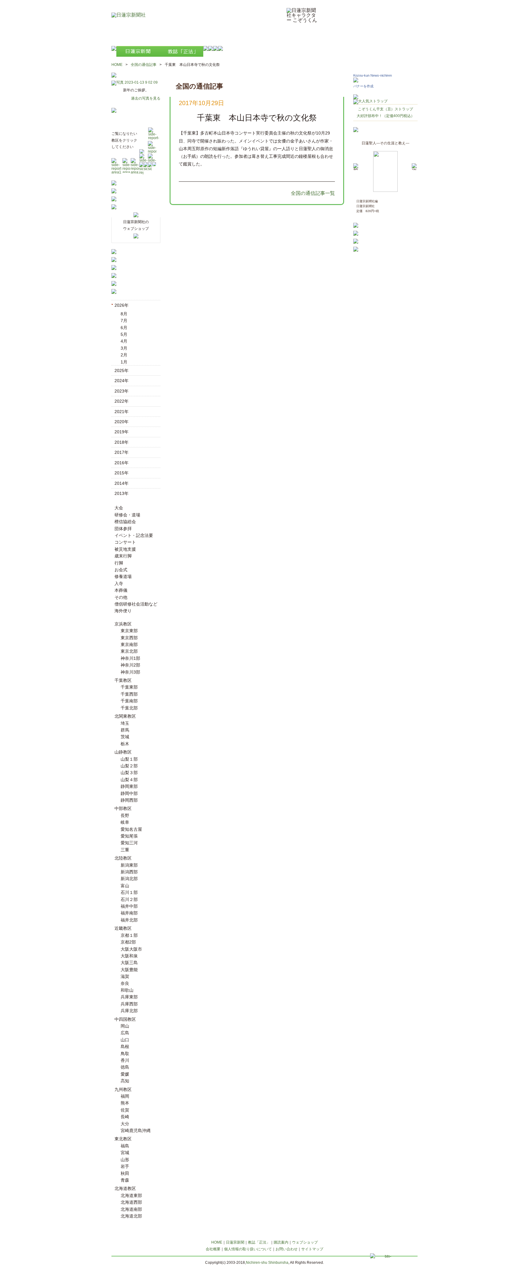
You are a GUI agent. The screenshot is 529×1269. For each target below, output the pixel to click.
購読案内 (281, 1242)
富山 (125, 885)
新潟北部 (129, 878)
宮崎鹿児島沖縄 (136, 1130)
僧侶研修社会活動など (135, 604)
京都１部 (129, 935)
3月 (124, 348)
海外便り (123, 610)
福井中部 (129, 906)
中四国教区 (125, 1019)
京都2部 (128, 942)
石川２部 (129, 899)
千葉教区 (123, 680)
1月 (124, 361)
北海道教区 (125, 1188)
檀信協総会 (125, 521)
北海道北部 (131, 1216)
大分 (125, 1123)
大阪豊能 (129, 969)
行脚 (118, 562)
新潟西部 (129, 871)
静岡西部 (129, 800)
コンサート (125, 542)
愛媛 (125, 1074)
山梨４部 (129, 779)
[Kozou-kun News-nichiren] (355, 80)
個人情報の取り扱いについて (248, 1249)
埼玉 (125, 723)
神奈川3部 (130, 672)
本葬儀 (120, 590)
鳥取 (125, 1053)
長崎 (125, 1116)
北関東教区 (125, 716)
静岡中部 (129, 793)
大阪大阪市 (131, 949)
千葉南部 (129, 700)
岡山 (125, 1026)
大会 (118, 507)
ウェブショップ (305, 1242)
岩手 (125, 1166)
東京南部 (129, 644)
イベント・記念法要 (133, 535)
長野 (125, 815)
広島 (125, 1032)
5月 (124, 334)
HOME (116, 65)
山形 (125, 1159)
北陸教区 (123, 858)
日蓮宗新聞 (235, 1242)
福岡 (125, 1096)
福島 (125, 1145)
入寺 (118, 583)
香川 (125, 1060)
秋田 (125, 1173)
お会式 (120, 569)
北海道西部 (131, 1202)
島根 (125, 1046)
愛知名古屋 (131, 829)
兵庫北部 (129, 1010)
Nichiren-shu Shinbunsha (267, 1262)
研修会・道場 (127, 514)
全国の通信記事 (143, 65)
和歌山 (127, 990)
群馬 (125, 730)
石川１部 (129, 892)
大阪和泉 (129, 955)
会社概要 (213, 1249)
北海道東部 (131, 1195)
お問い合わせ (287, 1249)
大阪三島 (129, 962)
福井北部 (129, 920)
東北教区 (123, 1138)
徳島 (125, 1067)
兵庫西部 (129, 1003)
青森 (125, 1180)
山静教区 (123, 752)
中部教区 (123, 808)
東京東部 (129, 630)
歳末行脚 (123, 555)
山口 (125, 1039)
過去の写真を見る (145, 98)
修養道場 (123, 576)
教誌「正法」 (259, 1242)
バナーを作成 (363, 86)
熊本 (125, 1102)
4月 (124, 341)
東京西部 (129, 637)
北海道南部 (131, 1209)
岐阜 (125, 822)
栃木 (125, 743)
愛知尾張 (129, 836)
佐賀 (125, 1110)
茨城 (125, 736)
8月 (124, 313)
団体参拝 (123, 528)
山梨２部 (129, 765)
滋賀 (125, 976)
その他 (120, 597)
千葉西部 (129, 694)
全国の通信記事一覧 (313, 193)
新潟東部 (129, 865)
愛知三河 (129, 842)
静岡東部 (129, 786)
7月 (124, 320)
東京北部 (129, 651)
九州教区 (123, 1089)
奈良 (125, 983)
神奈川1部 (130, 658)
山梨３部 (129, 772)
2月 (124, 354)
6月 (124, 327)
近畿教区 (123, 928)
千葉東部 (129, 687)
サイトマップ (312, 1249)
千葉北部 (129, 707)
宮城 (125, 1152)
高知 (125, 1080)
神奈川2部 (130, 665)
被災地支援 (125, 549)
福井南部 (129, 912)
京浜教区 (123, 623)
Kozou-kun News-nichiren (372, 75)
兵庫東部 (129, 996)
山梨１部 (129, 759)
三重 (125, 849)
